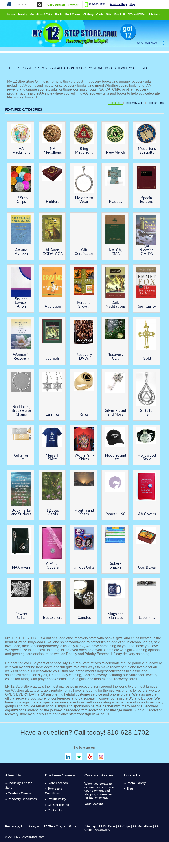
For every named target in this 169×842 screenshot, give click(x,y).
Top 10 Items (156, 103)
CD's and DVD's (137, 14)
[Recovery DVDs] (84, 332)
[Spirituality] (146, 283)
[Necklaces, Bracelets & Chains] (21, 383)
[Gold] (146, 335)
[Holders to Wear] (84, 180)
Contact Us (55, 810)
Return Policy (57, 799)
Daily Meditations (115, 304)
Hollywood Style (147, 457)
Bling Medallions (84, 150)
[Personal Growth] (84, 281)
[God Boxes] (146, 536)
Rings (84, 414)
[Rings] (84, 382)
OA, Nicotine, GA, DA (147, 249)
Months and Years (84, 512)
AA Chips (124, 826)
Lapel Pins (147, 617)
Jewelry (22, 14)
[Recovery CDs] (115, 329)
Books (59, 14)
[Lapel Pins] (146, 583)
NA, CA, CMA (115, 251)
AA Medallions (21, 150)
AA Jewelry (102, 829)
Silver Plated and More (115, 412)
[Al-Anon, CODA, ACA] (52, 229)
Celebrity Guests (19, 793)
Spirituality (147, 306)
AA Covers (147, 514)
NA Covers (21, 567)
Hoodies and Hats (115, 457)
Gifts (109, 14)
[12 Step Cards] (52, 486)
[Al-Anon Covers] (52, 543)
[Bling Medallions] (84, 134)
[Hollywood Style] (146, 436)
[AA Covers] (146, 487)
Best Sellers (52, 617)
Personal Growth (84, 304)
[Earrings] (52, 382)
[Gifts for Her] (146, 389)
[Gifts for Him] (21, 434)
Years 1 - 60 (115, 514)
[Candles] (84, 595)
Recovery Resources (22, 799)
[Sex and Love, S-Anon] (21, 282)
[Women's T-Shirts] (84, 439)
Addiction (53, 306)
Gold (147, 358)
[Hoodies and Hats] (115, 437)
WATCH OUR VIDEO (147, 43)
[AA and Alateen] (21, 230)
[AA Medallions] (21, 134)
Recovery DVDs (84, 356)
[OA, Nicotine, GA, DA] (146, 230)
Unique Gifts (84, 567)
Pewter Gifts (21, 615)
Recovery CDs (115, 356)
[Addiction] (52, 282)
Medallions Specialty (147, 150)
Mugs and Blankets (116, 615)
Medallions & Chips (41, 14)
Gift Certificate (56, 4)
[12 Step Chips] (21, 179)
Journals (53, 358)
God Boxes (147, 567)
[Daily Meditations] (115, 283)
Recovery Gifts (134, 103)
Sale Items (155, 14)
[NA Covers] (21, 541)
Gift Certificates (84, 251)
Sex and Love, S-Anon (21, 302)
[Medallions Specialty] (146, 134)
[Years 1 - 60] (115, 482)
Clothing (88, 14)
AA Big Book (106, 826)
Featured (115, 103)
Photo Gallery (118, 4)
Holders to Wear (84, 199)
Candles (84, 617)
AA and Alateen (21, 251)
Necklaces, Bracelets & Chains (21, 410)
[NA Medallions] (52, 134)
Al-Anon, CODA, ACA (52, 251)
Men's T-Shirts (53, 457)
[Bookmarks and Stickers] (21, 489)
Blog (132, 4)
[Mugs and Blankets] (115, 589)
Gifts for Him (21, 457)
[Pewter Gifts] (21, 589)
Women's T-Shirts (84, 457)
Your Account (93, 804)
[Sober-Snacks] (115, 535)
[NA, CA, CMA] (115, 230)
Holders (52, 201)
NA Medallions (53, 150)
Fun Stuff (119, 14)
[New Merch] (115, 134)
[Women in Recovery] (21, 334)
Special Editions (147, 199)
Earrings (53, 414)
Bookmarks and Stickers (21, 512)
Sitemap (90, 826)
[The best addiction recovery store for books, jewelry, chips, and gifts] (9, 5)
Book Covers (73, 14)
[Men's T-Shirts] (52, 437)
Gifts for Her (147, 412)
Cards (99, 14)
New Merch (115, 152)
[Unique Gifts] (84, 539)
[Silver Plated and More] (115, 383)
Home (11, 14)
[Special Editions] (146, 178)
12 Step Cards (52, 512)
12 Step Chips (21, 199)
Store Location (58, 783)
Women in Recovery (21, 356)
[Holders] (52, 174)
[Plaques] (115, 176)
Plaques (115, 201)
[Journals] (52, 331)
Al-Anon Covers (53, 565)
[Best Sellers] (52, 594)
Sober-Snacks (115, 565)
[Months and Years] (84, 479)
